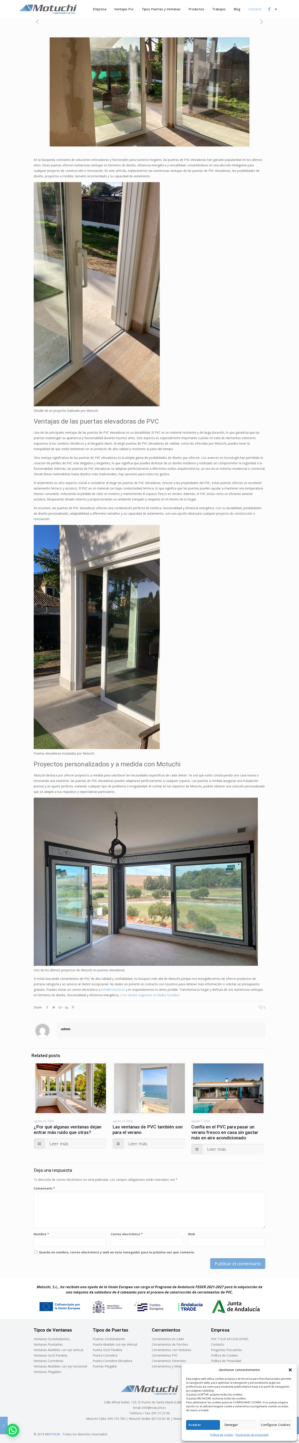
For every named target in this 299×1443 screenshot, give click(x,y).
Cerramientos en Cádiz (168, 1339)
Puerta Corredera (105, 1355)
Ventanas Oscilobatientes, (52, 1339)
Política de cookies (221, 1435)
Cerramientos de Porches (170, 1344)
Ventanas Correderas (48, 1361)
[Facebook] (269, 9)
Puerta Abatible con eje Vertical (115, 1344)
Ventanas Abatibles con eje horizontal (60, 1366)
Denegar (231, 1424)
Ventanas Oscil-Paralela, (51, 1355)
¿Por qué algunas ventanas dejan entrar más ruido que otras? (67, 1129)
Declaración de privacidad (252, 1435)
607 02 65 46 (160, 1419)
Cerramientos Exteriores (169, 1361)
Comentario (44, 1188)
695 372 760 (116, 1419)
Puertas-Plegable (105, 1366)
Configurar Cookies (275, 1424)
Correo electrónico (127, 1234)
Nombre (41, 1234)
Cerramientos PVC (165, 1355)
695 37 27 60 (160, 1413)
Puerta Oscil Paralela (107, 1350)
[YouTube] (276, 9)
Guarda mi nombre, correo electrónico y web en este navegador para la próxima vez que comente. (117, 1252)
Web (191, 1234)
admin (65, 1029)
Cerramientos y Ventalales (170, 1366)
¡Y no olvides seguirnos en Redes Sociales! (149, 995)
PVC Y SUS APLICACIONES (229, 1339)
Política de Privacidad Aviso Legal (226, 1363)
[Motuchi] (48, 9)
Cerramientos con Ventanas (171, 1350)
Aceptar (194, 1424)
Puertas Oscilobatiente (109, 1339)
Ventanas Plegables (47, 1372)
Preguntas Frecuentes (226, 1350)
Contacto (217, 1344)
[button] (290, 1370)
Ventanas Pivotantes (48, 1344)
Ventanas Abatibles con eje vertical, (59, 1350)
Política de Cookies (224, 1355)
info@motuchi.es (113, 989)
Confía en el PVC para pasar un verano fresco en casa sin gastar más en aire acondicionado (224, 1132)
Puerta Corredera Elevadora (112, 1361)
